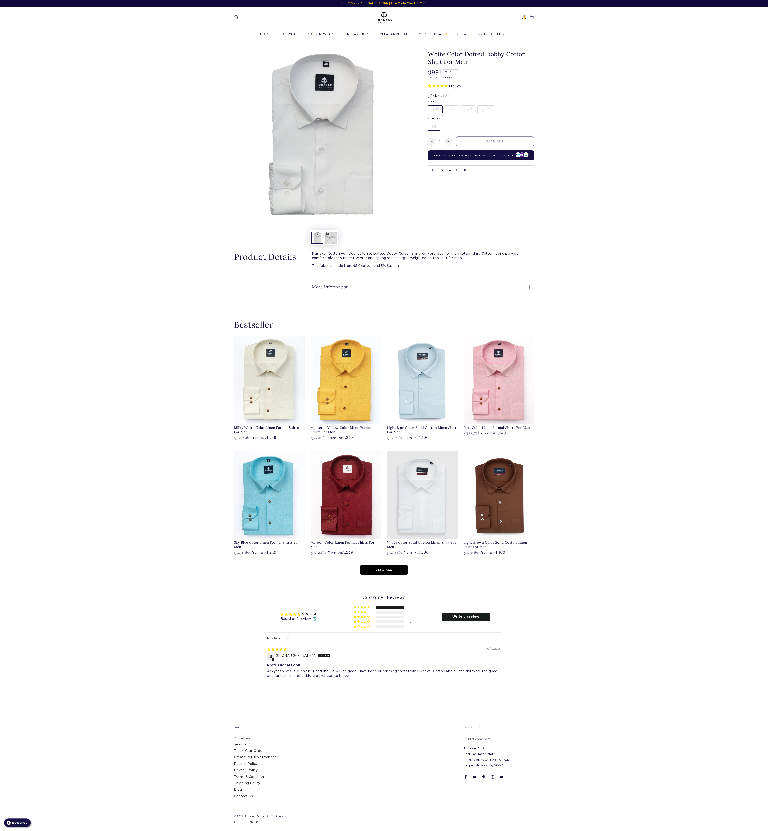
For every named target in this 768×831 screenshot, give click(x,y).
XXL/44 (486, 109)
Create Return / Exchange (256, 757)
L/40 (451, 109)
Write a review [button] (465, 616)
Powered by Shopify (246, 822)
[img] (277, 649)
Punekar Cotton (255, 816)
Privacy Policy (246, 770)
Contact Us (243, 796)
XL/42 (467, 109)
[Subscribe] (531, 738)
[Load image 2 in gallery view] (331, 238)
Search (240, 744)
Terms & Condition (249, 777)
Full (434, 126)
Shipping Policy (247, 783)
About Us (242, 738)
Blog (238, 789)
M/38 (435, 109)
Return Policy (246, 764)
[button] (236, 17)
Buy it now (473, 155)
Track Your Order (249, 751)
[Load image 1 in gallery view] (317, 238)
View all (384, 569)
